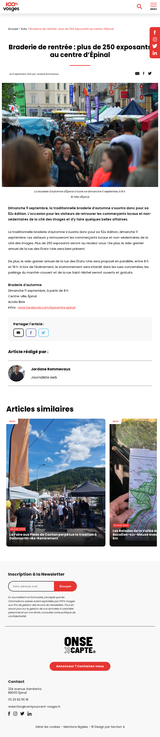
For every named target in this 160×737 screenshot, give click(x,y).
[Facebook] (31, 333)
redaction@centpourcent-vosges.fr (34, 707)
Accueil (13, 29)
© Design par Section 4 (108, 727)
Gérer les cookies (47, 727)
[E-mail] (18, 333)
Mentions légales (76, 727)
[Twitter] (43, 333)
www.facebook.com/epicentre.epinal (46, 307)
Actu (24, 29)
